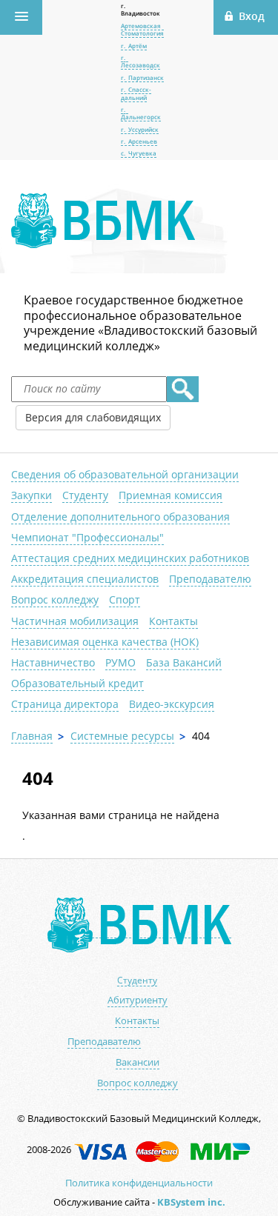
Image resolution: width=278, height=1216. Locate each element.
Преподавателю (210, 579)
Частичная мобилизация (75, 621)
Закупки (31, 495)
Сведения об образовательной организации (125, 474)
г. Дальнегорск (141, 113)
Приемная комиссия (170, 495)
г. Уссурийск (140, 129)
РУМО (120, 662)
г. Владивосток (140, 9)
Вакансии (137, 1062)
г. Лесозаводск (140, 61)
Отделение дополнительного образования (120, 517)
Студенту (85, 495)
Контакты (173, 621)
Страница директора (65, 704)
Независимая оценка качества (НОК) (105, 642)
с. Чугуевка (138, 153)
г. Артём (134, 45)
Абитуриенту (137, 1000)
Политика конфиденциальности (139, 1182)
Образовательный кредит (77, 683)
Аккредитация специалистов (85, 579)
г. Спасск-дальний (136, 93)
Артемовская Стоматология (142, 29)
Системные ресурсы (122, 736)
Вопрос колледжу (55, 599)
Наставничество (53, 662)
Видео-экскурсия (171, 704)
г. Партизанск (142, 77)
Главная (32, 736)
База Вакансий (184, 662)
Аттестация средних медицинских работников (130, 558)
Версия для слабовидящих (93, 417)
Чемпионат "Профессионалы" (87, 537)
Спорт (124, 599)
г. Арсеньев (139, 141)
